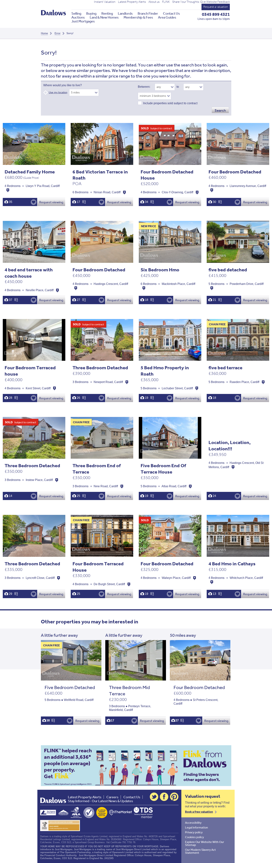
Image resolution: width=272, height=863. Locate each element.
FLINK (166, 1)
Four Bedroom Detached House (167, 175)
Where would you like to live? (62, 85)
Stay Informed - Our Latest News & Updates (100, 801)
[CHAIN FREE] (71, 678)
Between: (144, 86)
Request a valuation (215, 7)
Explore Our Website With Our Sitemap (204, 843)
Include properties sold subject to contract (170, 103)
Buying (91, 13)
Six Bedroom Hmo (160, 269)
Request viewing (51, 202)
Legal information (196, 827)
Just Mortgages (83, 21)
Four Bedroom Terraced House (98, 567)
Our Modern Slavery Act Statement (200, 851)
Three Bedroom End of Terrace (97, 469)
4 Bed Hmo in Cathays (232, 563)
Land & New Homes (104, 17)
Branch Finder (148, 13)
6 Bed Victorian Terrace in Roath (100, 175)
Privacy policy (194, 832)
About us (153, 1)
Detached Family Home (30, 172)
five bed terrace (225, 367)
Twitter (154, 797)
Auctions (78, 17)
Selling (76, 13)
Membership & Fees (138, 17)
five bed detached (228, 269)
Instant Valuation (104, 1)
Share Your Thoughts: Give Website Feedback (201, 1)
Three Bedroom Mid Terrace (129, 690)
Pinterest (174, 797)
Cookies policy (194, 837)
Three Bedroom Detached (100, 367)
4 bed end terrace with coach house (29, 273)
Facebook (164, 797)
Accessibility (193, 822)
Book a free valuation (199, 811)
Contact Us (171, 13)
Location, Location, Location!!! (230, 445)
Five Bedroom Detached (70, 687)
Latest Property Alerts (132, 1)
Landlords (125, 13)
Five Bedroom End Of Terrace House (163, 469)
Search (220, 110)
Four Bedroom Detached (235, 172)
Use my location (58, 92)
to (178, 86)
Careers (112, 797)
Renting (107, 13)
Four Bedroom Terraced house (30, 371)
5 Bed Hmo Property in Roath (165, 371)
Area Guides (167, 17)
